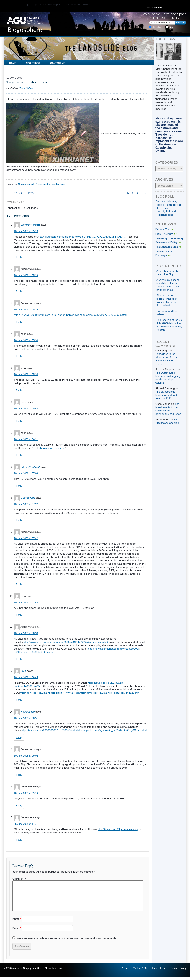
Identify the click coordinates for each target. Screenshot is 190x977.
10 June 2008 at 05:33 (26, 340)
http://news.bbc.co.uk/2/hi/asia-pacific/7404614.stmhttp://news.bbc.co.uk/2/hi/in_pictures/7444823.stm (79, 692)
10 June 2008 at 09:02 (26, 755)
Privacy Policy (178, 968)
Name (16, 918)
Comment (19, 878)
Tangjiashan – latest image (27, 82)
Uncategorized (26, 184)
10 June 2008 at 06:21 (26, 439)
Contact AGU (140, 968)
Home (12, 63)
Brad (23, 670)
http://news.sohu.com (52, 448)
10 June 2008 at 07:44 (26, 602)
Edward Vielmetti (30, 224)
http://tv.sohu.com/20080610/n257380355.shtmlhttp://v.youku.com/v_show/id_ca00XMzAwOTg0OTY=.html (84, 730)
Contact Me (57, 63)
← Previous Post (22, 193)
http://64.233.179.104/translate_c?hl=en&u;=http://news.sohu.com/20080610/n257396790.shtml (70, 314)
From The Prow (166, 234)
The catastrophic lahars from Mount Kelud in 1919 (166, 395)
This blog (156, 27)
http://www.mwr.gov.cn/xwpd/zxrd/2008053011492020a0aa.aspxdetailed (66, 641)
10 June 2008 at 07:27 (26, 504)
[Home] (25, 23)
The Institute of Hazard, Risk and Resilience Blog (165, 211)
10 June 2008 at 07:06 (26, 473)
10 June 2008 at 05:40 (26, 408)
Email (16, 928)
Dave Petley (26, 87)
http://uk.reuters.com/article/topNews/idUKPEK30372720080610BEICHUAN (82, 236)
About (125, 968)
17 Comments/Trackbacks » (49, 184)
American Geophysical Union (27, 968)
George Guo (28, 497)
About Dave (33, 63)
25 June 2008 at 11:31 (26, 824)
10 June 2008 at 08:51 (26, 718)
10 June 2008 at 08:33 (26, 633)
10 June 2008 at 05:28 (26, 309)
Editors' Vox (164, 229)
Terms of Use (159, 968)
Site (171, 27)
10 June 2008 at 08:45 (26, 677)
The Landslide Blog (168, 247)
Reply (19, 257)
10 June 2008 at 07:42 (26, 538)
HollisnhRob (28, 711)
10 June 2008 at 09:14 (26, 793)
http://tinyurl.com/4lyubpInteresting (118, 829)
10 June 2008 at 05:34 (26, 374)
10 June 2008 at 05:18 (26, 231)
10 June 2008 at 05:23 (26, 275)
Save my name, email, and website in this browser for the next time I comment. (66, 937)
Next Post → (137, 193)
